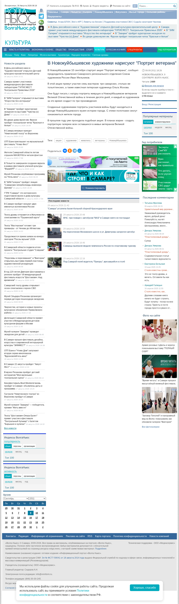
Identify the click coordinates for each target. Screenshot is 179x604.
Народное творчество (80, 55)
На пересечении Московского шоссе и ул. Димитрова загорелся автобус (99, 232)
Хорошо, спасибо (144, 587)
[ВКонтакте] (65, 151)
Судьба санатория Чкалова (147, 22)
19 (6, 522)
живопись (86, 140)
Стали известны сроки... (157, 270)
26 (6, 527)
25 (43, 522)
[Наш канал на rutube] (41, 22)
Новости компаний (159, 536)
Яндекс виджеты (100, 6)
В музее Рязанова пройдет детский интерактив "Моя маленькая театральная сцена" (22, 375)
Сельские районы (156, 12)
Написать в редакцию (60, 6)
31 (18, 508)
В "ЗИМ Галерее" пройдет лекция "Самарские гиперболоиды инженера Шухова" (22, 185)
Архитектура (63, 55)
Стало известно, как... (155, 291)
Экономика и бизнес (42, 49)
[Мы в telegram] (41, 16)
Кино (23, 55)
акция (59, 140)
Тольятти (76, 12)
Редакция (23, 536)
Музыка (8, 55)
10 (36, 513)
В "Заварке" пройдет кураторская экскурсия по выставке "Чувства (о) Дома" (21, 112)
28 (18, 527)
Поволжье (53, 12)
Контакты (11, 536)
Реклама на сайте (121, 6)
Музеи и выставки (48, 55)
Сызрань (87, 12)
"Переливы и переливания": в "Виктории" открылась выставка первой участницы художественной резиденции (24, 261)
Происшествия (76, 49)
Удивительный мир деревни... (159, 209)
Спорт (89, 49)
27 (12, 527)
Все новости (10, 428)
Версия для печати (154, 86)
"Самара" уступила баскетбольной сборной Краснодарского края (80, 208)
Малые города (136, 12)
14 (18, 517)
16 (30, 517)
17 (36, 517)
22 (24, 522)
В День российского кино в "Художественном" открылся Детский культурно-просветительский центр (104, 27)
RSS (77, 6)
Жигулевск (121, 12)
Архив (86, 6)
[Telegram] (75, 151)
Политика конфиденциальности (130, 536)
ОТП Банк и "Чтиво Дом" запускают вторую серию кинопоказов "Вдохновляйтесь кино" (21, 353)
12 (6, 517)
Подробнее (100, 548)
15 (24, 517)
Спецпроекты (135, 49)
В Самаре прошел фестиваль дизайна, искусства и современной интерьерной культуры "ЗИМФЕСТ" (23, 342)
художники (71, 140)
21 (18, 522)
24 (36, 522)
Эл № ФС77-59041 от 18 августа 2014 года (63, 558)
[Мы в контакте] (41, 10)
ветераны (100, 140)
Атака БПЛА (64, 22)
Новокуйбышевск (104, 12)
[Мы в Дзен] (41, 28)
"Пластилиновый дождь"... (157, 237)
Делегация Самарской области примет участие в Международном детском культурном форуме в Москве (23, 321)
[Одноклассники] (70, 151)
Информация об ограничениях (47, 536)
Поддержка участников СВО (118, 22)
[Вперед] (175, 190)
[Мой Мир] (79, 151)
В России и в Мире (116, 49)
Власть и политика (19, 49)
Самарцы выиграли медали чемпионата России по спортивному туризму (99, 246)
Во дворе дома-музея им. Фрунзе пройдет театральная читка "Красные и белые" (126, 36)
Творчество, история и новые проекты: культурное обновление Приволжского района (23, 310)
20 (12, 522)
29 (6, 508)
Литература (33, 55)
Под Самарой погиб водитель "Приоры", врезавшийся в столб (94, 261)
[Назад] (175, 146)
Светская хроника (100, 55)
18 (43, 517)
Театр (16, 55)
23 (30, 522)
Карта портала (102, 536)
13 (12, 517)
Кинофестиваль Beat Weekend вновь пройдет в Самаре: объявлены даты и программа (23, 386)
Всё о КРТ (77, 22)
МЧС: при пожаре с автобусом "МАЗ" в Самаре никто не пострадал (96, 218)
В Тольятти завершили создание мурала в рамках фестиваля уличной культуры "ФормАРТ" (24, 166)
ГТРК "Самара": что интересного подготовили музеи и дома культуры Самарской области (22, 196)
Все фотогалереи (150, 427)
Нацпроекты (55, 16)
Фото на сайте (151, 315)
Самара (65, 12)
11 (43, 513)
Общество (61, 49)
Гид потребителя (167, 49)
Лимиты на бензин (93, 22)
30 (12, 508)
